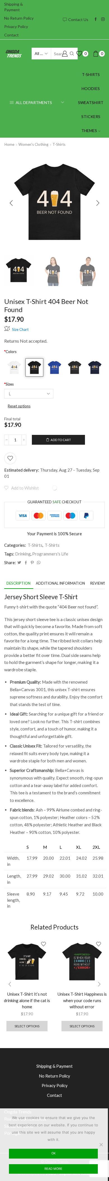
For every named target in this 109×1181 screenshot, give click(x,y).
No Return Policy (19, 18)
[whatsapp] (38, 562)
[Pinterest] (32, 562)
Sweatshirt (90, 102)
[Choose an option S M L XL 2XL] (28, 393)
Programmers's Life (50, 553)
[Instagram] (103, 19)
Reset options (19, 406)
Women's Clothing (33, 144)
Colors (10, 351)
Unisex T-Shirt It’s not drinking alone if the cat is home (27, 1000)
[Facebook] (96, 19)
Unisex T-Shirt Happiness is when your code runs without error (82, 1000)
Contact (11, 35)
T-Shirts (91, 74)
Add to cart (61, 440)
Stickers (90, 116)
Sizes (9, 384)
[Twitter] (19, 562)
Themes (89, 130)
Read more (53, 1169)
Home (9, 144)
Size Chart (20, 329)
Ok (53, 1153)
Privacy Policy (16, 26)
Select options (27, 1026)
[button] (11, 203)
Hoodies (91, 88)
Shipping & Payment (13, 7)
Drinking (23, 553)
